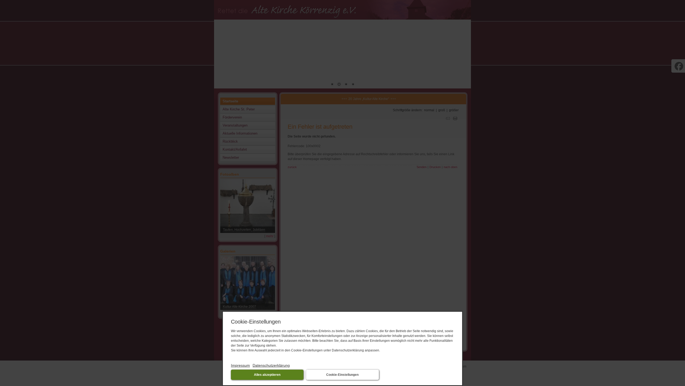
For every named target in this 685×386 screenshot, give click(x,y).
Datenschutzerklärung (271, 365)
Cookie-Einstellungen (342, 375)
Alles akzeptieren (267, 375)
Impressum (240, 365)
